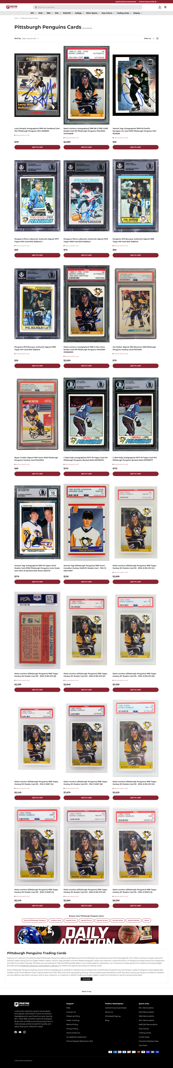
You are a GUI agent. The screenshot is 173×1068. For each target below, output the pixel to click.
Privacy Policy (72, 1028)
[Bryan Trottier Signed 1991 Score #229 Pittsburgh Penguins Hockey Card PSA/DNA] (37, 414)
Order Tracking (72, 1020)
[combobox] (87, 7)
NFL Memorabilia (146, 1008)
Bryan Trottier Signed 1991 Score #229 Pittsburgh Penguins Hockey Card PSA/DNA (36, 458)
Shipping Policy (73, 1016)
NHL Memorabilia (146, 1020)
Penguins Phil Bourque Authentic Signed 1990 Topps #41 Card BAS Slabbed (35, 348)
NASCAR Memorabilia (148, 1024)
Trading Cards (123, 13)
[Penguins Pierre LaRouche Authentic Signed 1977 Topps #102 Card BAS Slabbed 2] (37, 196)
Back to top (86, 991)
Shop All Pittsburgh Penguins (35, 920)
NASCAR (67, 13)
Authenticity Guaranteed (125, 2)
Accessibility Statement (76, 1037)
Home (16, 18)
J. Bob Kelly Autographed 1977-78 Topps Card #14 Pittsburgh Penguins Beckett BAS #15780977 (135, 458)
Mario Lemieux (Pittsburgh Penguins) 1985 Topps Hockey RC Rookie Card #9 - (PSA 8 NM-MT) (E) (36, 674)
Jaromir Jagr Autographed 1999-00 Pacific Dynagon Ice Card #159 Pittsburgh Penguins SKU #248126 (134, 131)
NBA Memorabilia (146, 1016)
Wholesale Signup (113, 1016)
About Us (109, 1012)
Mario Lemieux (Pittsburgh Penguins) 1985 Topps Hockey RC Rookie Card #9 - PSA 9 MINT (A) (36, 782)
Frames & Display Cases (149, 1041)
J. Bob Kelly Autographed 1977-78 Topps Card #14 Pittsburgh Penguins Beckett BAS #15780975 (86, 458)
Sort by (17, 38)
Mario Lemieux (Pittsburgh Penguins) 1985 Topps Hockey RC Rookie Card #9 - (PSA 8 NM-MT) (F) (85, 674)
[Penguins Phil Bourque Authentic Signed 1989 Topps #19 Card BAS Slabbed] (136, 196)
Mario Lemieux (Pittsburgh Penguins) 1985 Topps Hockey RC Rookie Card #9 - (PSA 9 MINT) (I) (36, 890)
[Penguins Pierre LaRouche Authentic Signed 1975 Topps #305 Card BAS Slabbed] (87, 196)
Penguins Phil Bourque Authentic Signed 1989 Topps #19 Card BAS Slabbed (133, 240)
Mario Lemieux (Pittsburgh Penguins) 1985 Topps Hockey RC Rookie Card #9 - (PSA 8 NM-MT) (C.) (134, 566)
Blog (107, 1020)
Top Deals (143, 1045)
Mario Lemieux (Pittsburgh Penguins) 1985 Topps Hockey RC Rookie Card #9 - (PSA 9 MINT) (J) (134, 890)
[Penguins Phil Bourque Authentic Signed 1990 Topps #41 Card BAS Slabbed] (37, 304)
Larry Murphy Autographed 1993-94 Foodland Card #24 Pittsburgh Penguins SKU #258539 (37, 129)
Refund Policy (72, 1024)
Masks (146, 920)
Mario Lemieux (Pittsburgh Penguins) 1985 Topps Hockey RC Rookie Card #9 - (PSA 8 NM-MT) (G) (134, 782)
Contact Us (71, 1012)
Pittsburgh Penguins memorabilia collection (39, 966)
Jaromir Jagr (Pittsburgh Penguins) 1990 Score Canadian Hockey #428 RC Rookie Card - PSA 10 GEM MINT (85, 568)
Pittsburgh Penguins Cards (29, 18)
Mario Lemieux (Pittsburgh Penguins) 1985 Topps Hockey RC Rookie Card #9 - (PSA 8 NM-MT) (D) (134, 674)
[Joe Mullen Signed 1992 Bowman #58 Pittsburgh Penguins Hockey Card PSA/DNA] (136, 304)
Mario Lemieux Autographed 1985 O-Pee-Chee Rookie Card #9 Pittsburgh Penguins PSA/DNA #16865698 (84, 349)
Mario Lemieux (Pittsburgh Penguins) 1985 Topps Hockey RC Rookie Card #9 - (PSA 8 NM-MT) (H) (85, 890)
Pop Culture (107, 13)
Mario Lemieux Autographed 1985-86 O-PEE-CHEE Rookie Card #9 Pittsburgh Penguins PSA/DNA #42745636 (86, 131)
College (78, 13)
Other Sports (91, 13)
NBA (49, 13)
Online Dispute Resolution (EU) (79, 1041)
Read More (86, 979)
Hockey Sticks (118, 920)
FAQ (68, 1008)
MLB (40, 13)
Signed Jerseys (102, 920)
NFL (32, 13)
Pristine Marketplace (25, 1060)
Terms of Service (73, 1033)
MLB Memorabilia (146, 1012)
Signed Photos (86, 920)
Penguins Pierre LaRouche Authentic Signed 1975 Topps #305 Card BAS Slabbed (86, 240)
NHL (57, 13)
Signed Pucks (71, 920)
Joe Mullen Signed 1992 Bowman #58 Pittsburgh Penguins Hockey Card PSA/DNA (134, 348)
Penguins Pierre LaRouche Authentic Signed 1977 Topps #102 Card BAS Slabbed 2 (36, 240)
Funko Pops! (144, 1037)
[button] (165, 7)
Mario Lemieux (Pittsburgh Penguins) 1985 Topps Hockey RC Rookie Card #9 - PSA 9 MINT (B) (85, 782)
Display (136, 13)
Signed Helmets (134, 920)
